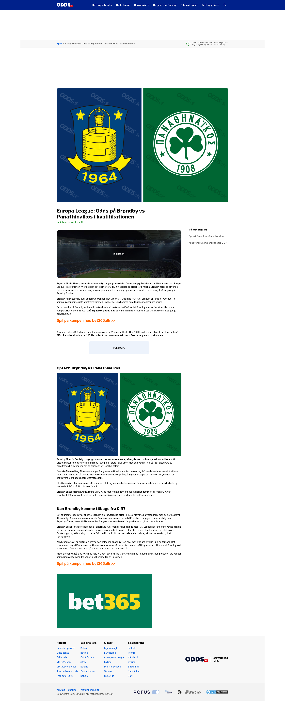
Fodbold (132, 648)
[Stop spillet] (168, 692)
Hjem (59, 43)
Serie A (108, 671)
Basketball (133, 666)
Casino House (87, 671)
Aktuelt (61, 642)
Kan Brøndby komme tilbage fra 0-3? (208, 242)
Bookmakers (88, 642)
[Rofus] (146, 692)
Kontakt (61, 690)
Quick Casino (87, 657)
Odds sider (62, 657)
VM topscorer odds (66, 666)
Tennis (131, 652)
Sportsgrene (136, 642)
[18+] (189, 692)
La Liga (107, 662)
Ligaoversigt (110, 648)
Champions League (114, 657)
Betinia (84, 652)
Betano (84, 666)
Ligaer (108, 642)
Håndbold (133, 657)
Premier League (112, 666)
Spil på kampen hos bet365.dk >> (86, 320)
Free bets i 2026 (65, 676)
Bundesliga (110, 652)
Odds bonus (63, 652)
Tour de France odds (67, 671)
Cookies (72, 690)
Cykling (131, 662)
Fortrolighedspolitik (89, 690)
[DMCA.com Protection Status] (217, 692)
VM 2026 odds (64, 662)
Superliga (109, 676)
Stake (83, 662)
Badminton (134, 671)
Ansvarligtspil (220, 659)
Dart (130, 676)
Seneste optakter (66, 648)
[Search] (224, 5)
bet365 (84, 676)
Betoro (84, 648)
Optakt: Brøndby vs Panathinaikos (206, 236)
